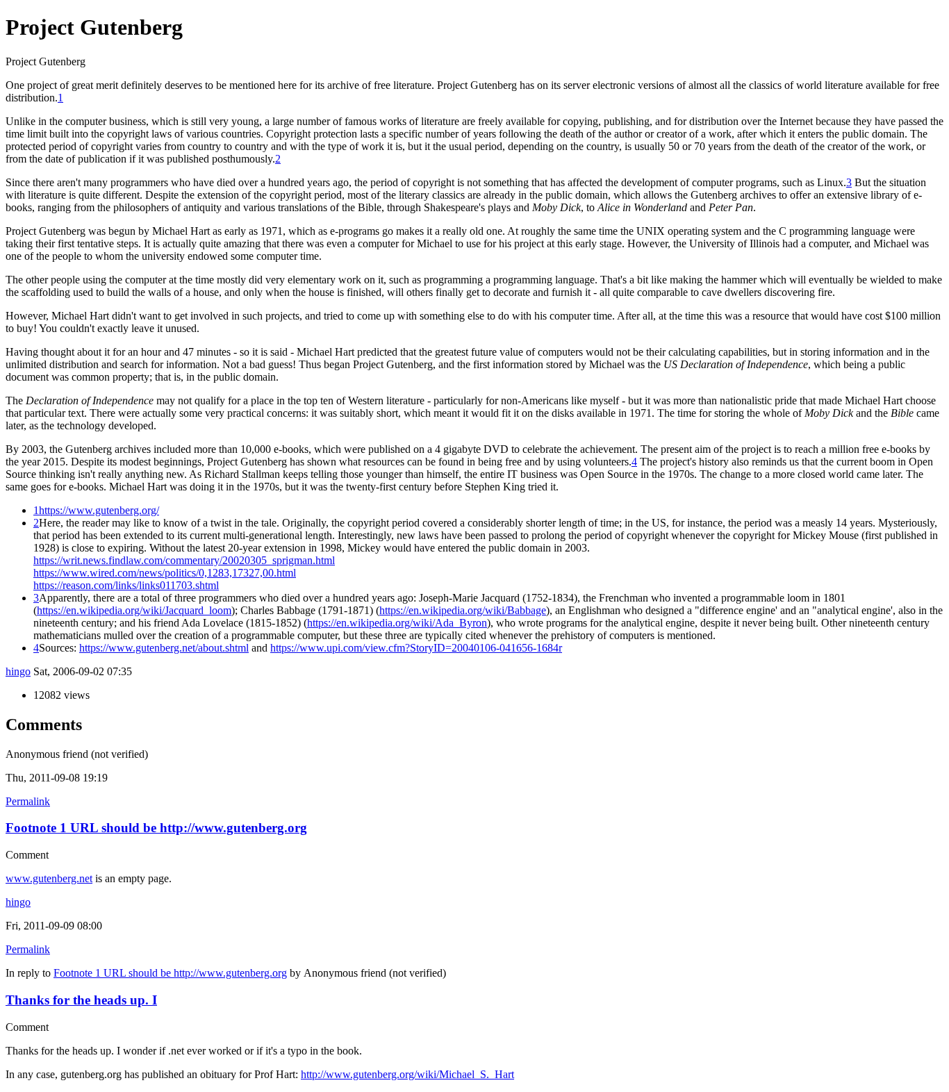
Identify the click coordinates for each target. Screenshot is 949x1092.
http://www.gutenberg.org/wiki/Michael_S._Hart (407, 1074)
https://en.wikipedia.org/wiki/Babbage (462, 610)
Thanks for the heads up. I (81, 1000)
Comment (27, 855)
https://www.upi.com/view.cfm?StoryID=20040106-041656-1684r (416, 648)
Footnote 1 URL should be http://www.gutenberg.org (156, 827)
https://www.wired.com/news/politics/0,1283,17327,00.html (164, 573)
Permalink (28, 801)
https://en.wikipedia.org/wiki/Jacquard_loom (134, 610)
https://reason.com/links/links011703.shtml (126, 585)
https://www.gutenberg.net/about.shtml (164, 648)
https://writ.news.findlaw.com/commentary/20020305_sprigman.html (184, 560)
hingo (18, 671)
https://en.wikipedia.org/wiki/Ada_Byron (397, 623)
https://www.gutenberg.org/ (99, 510)
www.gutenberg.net (49, 878)
